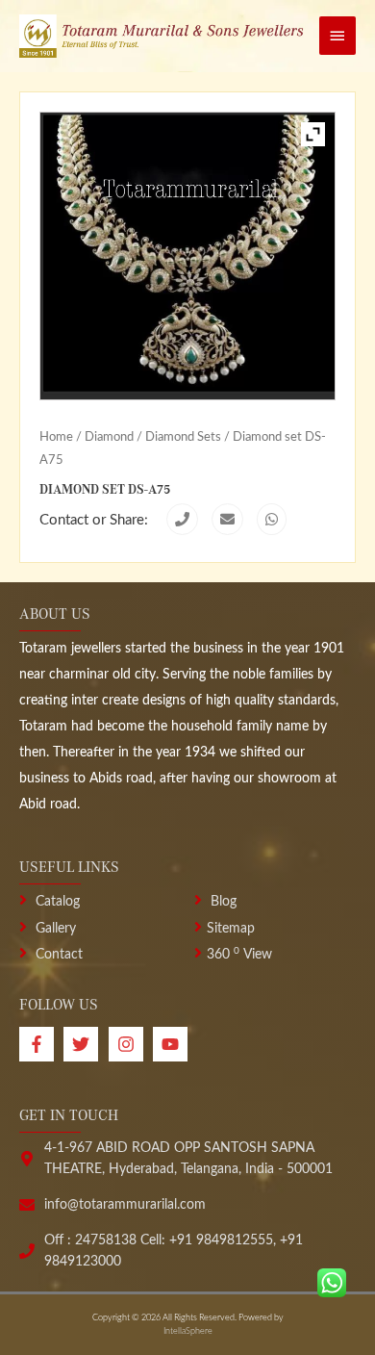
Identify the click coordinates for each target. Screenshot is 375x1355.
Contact (57, 954)
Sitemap (231, 928)
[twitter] (85, 1044)
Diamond (109, 437)
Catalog (56, 901)
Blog (222, 901)
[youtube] (172, 1044)
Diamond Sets (183, 437)
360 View (239, 954)
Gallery (54, 928)
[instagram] (131, 1044)
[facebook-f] (41, 1044)
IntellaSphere (187, 1331)
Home (56, 437)
